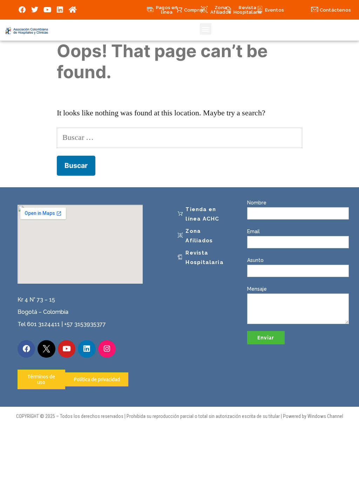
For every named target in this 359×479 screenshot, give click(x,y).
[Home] (72, 10)
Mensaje (257, 289)
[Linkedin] (60, 10)
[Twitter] (34, 10)
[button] (205, 29)
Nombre (256, 202)
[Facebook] (22, 10)
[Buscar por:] (179, 137)
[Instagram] (107, 349)
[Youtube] (47, 10)
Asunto (255, 260)
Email (253, 231)
